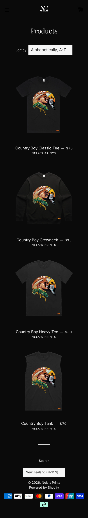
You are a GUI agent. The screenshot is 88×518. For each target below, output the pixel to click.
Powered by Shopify (44, 487)
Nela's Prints (51, 482)
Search (44, 460)
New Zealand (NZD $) (42, 472)
